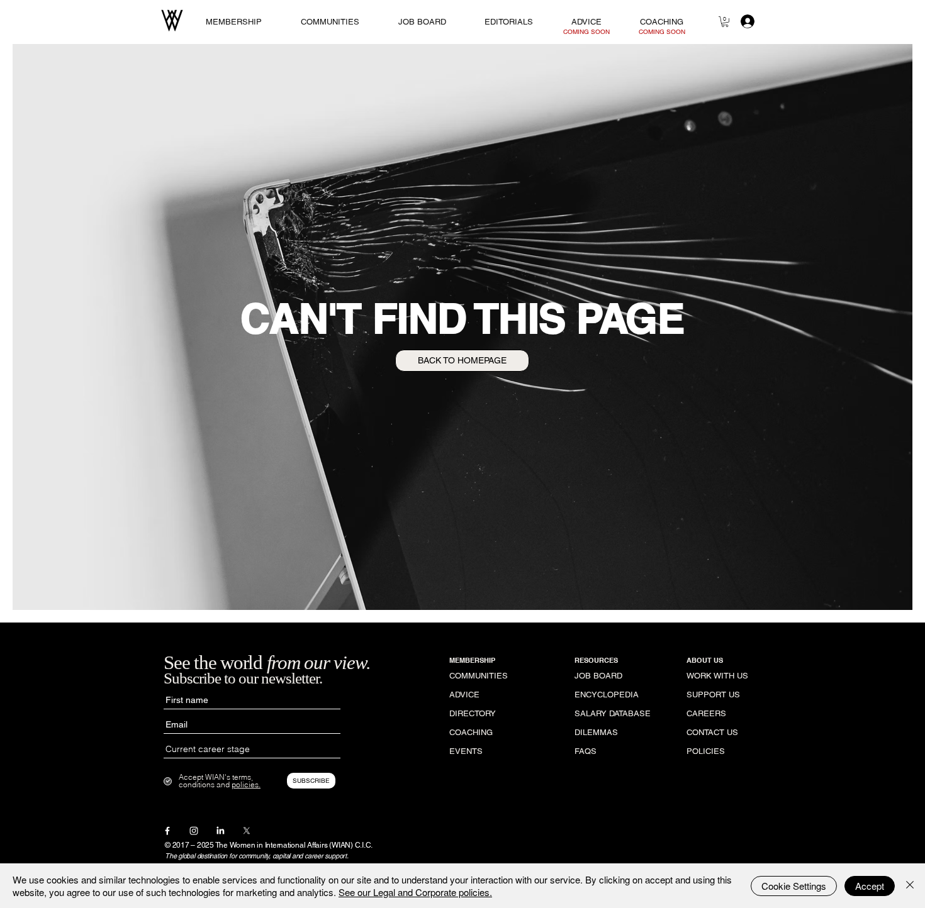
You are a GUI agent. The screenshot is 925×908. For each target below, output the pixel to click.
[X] (247, 831)
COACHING (471, 732)
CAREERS (706, 713)
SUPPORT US (713, 694)
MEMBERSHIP (472, 660)
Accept (869, 885)
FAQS (586, 751)
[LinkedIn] (220, 831)
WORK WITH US (717, 675)
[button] (725, 21)
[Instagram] (194, 831)
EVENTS (466, 751)
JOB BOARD (598, 675)
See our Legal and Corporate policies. (415, 892)
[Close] (909, 885)
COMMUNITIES (478, 675)
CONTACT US (712, 732)
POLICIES (706, 751)
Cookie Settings (793, 885)
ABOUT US (705, 660)
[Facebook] (167, 831)
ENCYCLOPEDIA (607, 694)
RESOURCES (596, 660)
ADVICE (464, 694)
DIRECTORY (472, 713)
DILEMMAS (596, 732)
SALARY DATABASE (612, 713)
